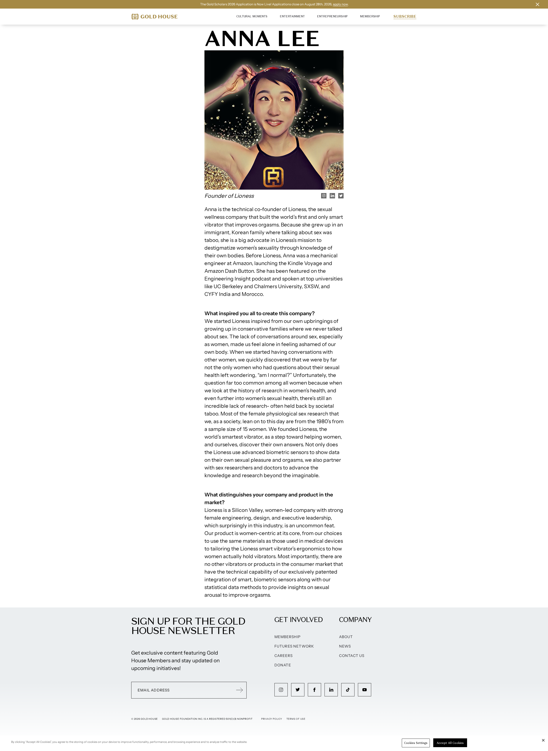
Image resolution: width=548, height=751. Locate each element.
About (346, 636)
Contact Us (352, 655)
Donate (282, 665)
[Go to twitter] (297, 689)
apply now (340, 4)
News (345, 646)
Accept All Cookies (450, 743)
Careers (283, 655)
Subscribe (404, 16)
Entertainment (292, 16)
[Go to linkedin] (331, 689)
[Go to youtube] (364, 689)
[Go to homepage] (154, 16)
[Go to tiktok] (347, 689)
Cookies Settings (415, 743)
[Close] (543, 740)
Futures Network (294, 646)
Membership (370, 16)
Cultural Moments (251, 16)
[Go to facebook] (314, 689)
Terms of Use (295, 718)
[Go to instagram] (281, 689)
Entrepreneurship (332, 16)
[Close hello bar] (537, 4)
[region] (274, 743)
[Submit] (239, 690)
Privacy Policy (271, 718)
